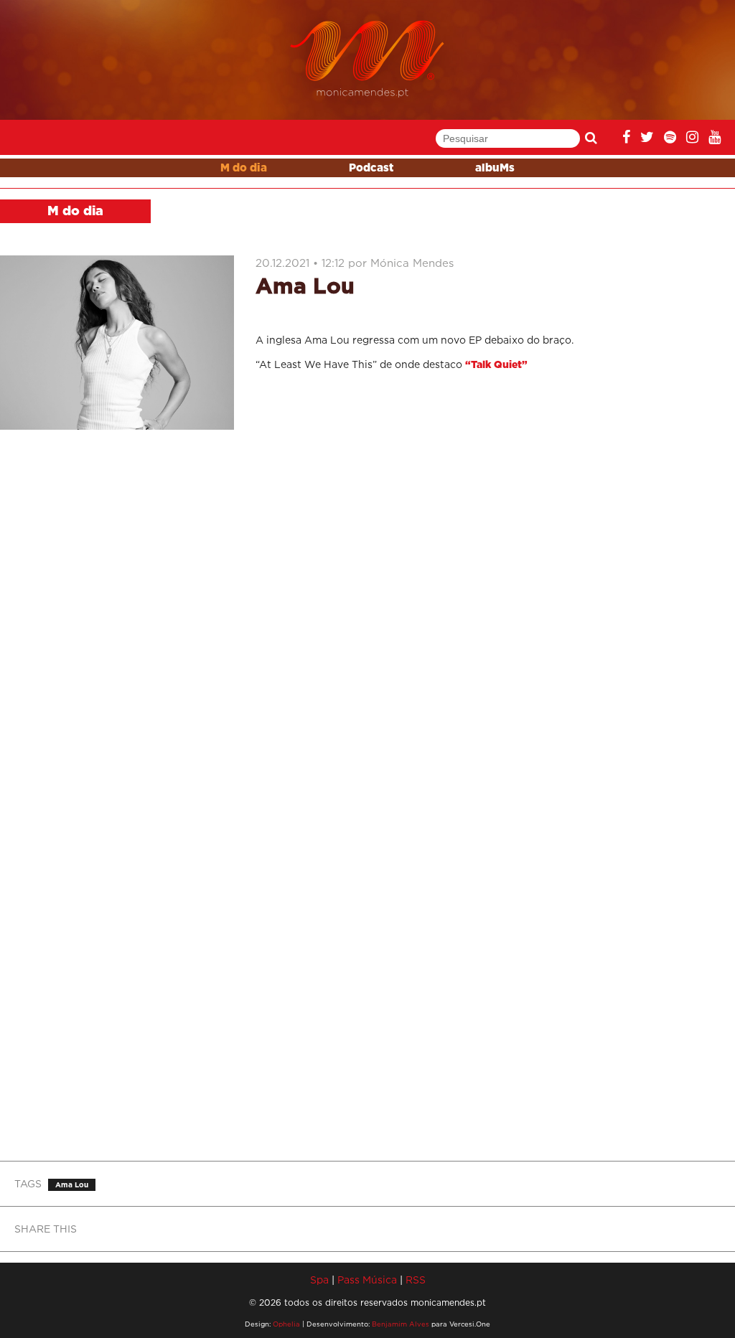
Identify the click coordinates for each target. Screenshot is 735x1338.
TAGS (28, 1183)
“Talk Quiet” (496, 365)
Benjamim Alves (400, 1324)
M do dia (243, 168)
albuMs (495, 168)
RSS (416, 1279)
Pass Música (367, 1279)
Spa (319, 1279)
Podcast (371, 168)
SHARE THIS (45, 1228)
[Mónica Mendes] (367, 59)
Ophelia (286, 1324)
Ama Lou (71, 1185)
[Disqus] (490, 573)
